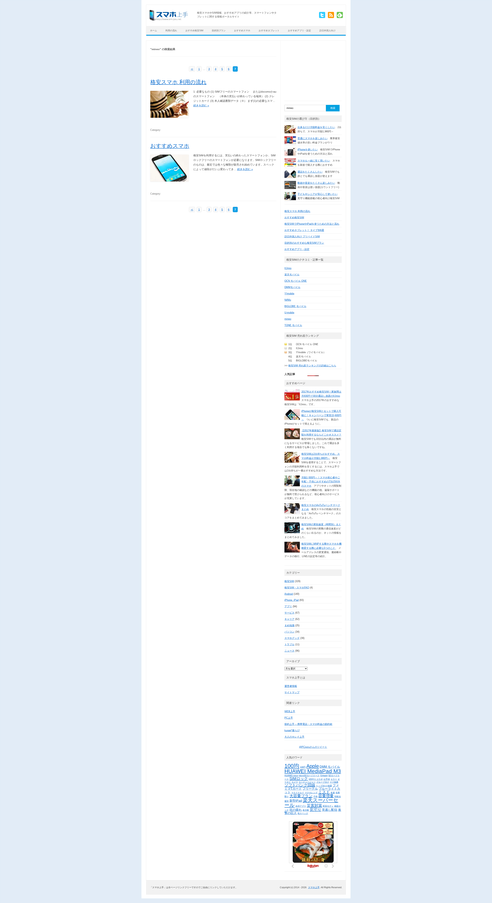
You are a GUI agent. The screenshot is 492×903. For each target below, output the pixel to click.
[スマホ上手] (169, 19)
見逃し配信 (329, 809)
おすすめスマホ (242, 30)
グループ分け (322, 782)
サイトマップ (291, 692)
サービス (289, 612)
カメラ (295, 782)
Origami (323, 775)
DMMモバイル (292, 287)
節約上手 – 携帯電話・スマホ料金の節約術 (308, 724)
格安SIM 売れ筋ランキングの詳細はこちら (312, 365)
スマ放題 (334, 782)
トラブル (289, 644)
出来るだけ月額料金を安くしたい (316, 127)
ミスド (324, 792)
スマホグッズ (291, 638)
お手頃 (326, 779)
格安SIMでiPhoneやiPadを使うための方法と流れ (311, 223)
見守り (315, 809)
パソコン (289, 631)
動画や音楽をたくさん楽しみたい (316, 182)
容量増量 (326, 796)
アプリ (288, 606)
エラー (334, 779)
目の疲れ (295, 809)
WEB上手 (289, 711)
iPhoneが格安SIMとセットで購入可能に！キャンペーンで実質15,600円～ (321, 415)
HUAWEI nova (291, 775)
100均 (291, 766)
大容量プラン (300, 796)
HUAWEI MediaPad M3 (312, 771)
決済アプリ (300, 806)
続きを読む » (201, 105)
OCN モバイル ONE (295, 280)
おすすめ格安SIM (194, 30)
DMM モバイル (330, 766)
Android (288, 593)
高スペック (303, 813)
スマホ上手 (314, 887)
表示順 (306, 810)
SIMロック (298, 778)
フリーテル (310, 788)
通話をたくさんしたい (310, 171)
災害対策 (314, 805)
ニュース (289, 650)
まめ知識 (289, 625)
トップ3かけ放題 (324, 786)
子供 (315, 796)
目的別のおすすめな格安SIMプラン (304, 242)
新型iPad (295, 800)
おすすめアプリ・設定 (299, 30)
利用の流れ (171, 30)
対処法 (337, 796)
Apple (312, 766)
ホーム (153, 30)
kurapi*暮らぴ (292, 730)
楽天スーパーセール (311, 802)
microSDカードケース (309, 775)
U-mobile (289, 312)
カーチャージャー (307, 782)
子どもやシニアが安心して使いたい (317, 194)
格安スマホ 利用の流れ (178, 82)
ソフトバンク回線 (299, 785)
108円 (303, 767)
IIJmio (287, 268)
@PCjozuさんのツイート (313, 747)
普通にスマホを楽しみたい (312, 138)
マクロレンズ (311, 792)
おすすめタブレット (269, 30)
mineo (287, 318)
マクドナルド (297, 792)
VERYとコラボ (316, 779)
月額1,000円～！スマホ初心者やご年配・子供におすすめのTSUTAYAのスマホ (320, 481)
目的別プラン (219, 30)
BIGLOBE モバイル (295, 306)
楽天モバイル (291, 274)
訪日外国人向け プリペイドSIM (302, 236)
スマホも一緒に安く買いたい (314, 160)
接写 (286, 801)
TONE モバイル (293, 325)
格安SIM (289, 581)
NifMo (287, 299)
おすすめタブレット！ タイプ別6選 (304, 230)
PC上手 (288, 717)
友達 (333, 792)
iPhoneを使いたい (308, 149)
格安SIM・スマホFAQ (296, 587)
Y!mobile (289, 293)
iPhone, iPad (291, 600)
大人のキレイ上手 (294, 736)
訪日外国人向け (327, 30)
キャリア (289, 619)
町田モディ (328, 806)
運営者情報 (290, 686)
